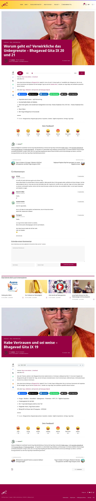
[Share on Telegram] (13, 88)
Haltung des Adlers (7, 295)
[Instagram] (92, 492)
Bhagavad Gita (35, 82)
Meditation (28, 89)
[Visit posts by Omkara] (6, 60)
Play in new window (26, 77)
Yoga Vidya (70, 118)
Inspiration (44, 118)
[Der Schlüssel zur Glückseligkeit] (36, 286)
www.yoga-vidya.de (45, 89)
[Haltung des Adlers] (13, 286)
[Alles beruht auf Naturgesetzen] (60, 286)
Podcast (6, 42)
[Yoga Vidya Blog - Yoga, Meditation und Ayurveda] (5, 4)
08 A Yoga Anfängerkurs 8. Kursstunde (29, 112)
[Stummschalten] (82, 73)
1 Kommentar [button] (79, 469)
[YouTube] (90, 492)
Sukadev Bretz (54, 84)
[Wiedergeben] (20, 73)
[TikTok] (93, 492)
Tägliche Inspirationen (58, 118)
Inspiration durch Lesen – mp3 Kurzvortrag (30, 99)
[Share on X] (13, 81)
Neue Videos (22, 109)
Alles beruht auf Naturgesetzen (57, 295)
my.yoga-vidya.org (18, 149)
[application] (51, 72)
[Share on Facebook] (13, 77)
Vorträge (66, 118)
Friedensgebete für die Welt (26, 401)
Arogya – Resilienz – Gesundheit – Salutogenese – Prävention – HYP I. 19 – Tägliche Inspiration (44, 398)
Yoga (23, 89)
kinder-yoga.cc (65, 147)
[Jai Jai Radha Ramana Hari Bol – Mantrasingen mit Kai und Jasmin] (83, 286)
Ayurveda (36, 89)
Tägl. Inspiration (15, 42)
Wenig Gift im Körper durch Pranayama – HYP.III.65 (32, 409)
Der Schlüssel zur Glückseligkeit (33, 295)
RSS (23, 78)
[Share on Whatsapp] (13, 84)
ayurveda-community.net (77, 147)
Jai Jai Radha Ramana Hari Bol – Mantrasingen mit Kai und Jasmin (81, 296)
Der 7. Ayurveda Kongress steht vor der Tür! (30, 404)
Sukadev (50, 118)
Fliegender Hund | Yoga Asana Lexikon (29, 406)
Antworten (81, 176)
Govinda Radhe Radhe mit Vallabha (28, 102)
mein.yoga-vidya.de (29, 149)
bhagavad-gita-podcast (36, 118)
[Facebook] (88, 492)
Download (35, 77)
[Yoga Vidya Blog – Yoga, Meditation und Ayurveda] (4, 492)
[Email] (13, 91)
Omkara (13, 59)
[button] (86, 4)
